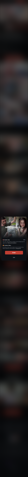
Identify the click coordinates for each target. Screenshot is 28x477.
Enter (14, 252)
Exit (14, 257)
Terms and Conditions (12, 242)
